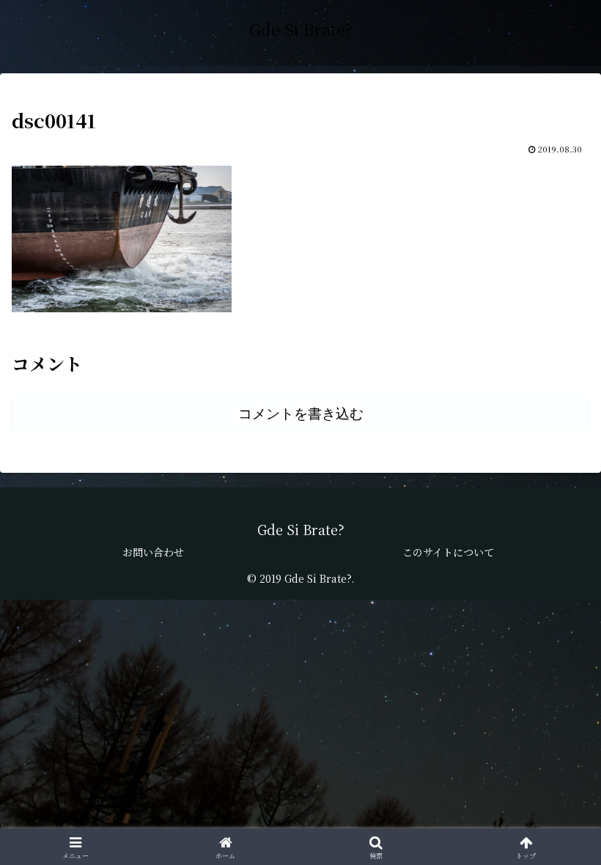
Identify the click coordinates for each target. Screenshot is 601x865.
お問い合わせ (153, 552)
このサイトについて (448, 552)
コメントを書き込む (301, 414)
